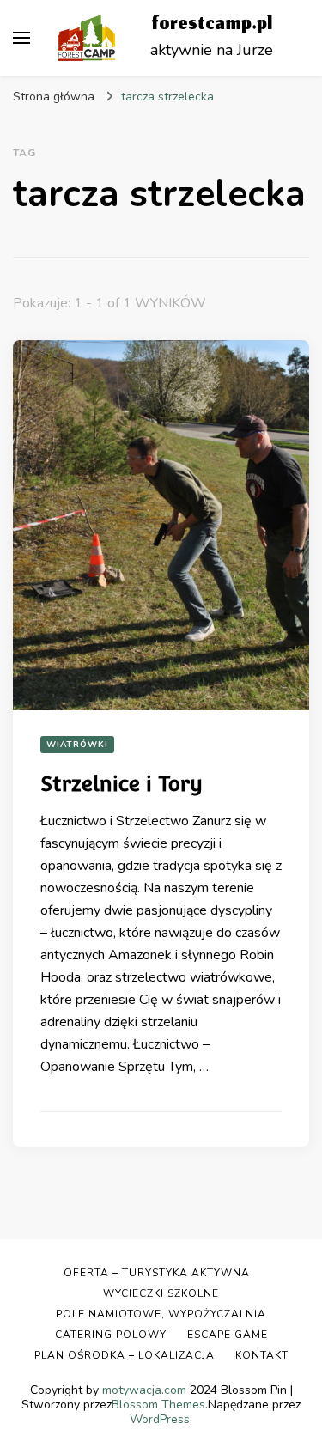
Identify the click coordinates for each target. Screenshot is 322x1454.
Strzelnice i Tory (121, 783)
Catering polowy (111, 1334)
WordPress (160, 1419)
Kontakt (262, 1355)
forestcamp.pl (211, 25)
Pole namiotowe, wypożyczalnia (161, 1314)
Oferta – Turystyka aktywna (157, 1273)
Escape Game (227, 1334)
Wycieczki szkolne (161, 1293)
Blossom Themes (158, 1404)
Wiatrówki (77, 745)
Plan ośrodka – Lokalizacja (124, 1355)
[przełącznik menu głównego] (21, 38)
